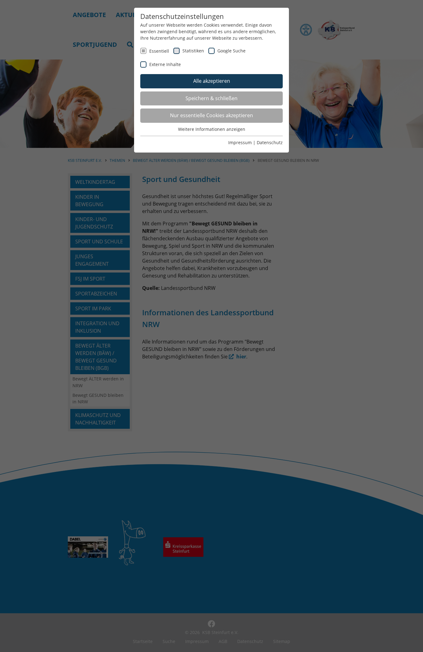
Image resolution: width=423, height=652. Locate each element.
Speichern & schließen (211, 98)
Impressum (240, 142)
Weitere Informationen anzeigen (211, 129)
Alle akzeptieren (211, 81)
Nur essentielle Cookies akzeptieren (211, 115)
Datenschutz (270, 142)
